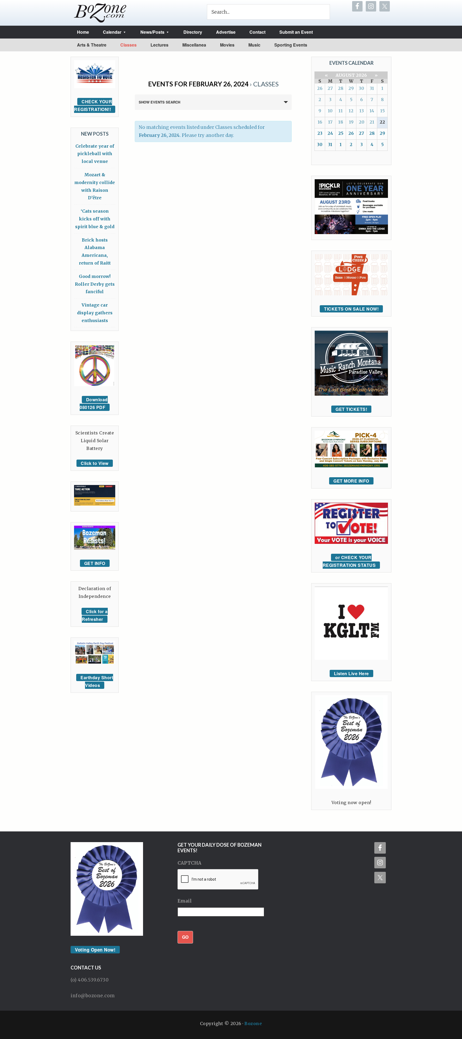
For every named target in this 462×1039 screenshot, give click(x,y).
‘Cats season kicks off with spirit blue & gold (94, 218)
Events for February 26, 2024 (198, 84)
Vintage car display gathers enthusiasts (95, 312)
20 (361, 122)
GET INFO (94, 563)
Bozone (253, 1023)
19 (351, 122)
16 (320, 122)
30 (361, 88)
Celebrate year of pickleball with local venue (94, 153)
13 (361, 110)
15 (382, 110)
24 (330, 133)
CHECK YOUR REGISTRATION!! (93, 105)
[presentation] (218, 879)
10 (330, 110)
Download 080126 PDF (94, 403)
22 (382, 122)
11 (340, 110)
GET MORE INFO (351, 481)
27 (330, 88)
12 (351, 110)
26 (319, 88)
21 (371, 122)
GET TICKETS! (351, 409)
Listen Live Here (351, 673)
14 (371, 110)
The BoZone (100, 13)
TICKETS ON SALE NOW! (351, 309)
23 (319, 133)
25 (340, 133)
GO (185, 937)
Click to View (95, 463)
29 (351, 88)
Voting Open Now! (95, 949)
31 (372, 88)
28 (340, 88)
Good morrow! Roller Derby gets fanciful (95, 284)
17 (330, 122)
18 (340, 122)
